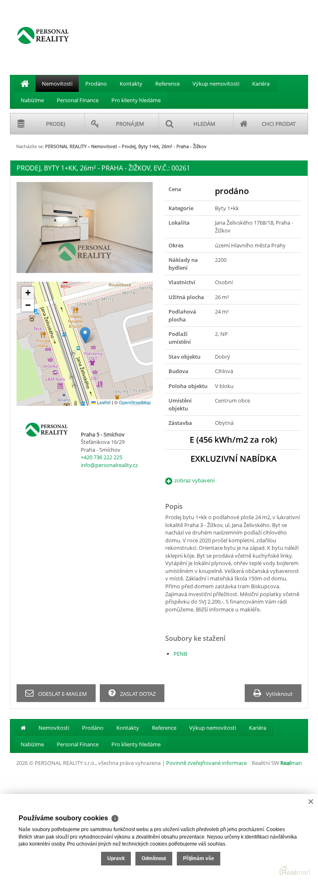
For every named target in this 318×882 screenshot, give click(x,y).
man (291, 763)
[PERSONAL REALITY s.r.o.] (43, 35)
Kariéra (261, 83)
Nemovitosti (57, 83)
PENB (180, 653)
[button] (85, 335)
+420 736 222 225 (101, 457)
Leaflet (103, 402)
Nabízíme (32, 100)
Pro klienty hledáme (136, 100)
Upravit (116, 858)
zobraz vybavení (194, 480)
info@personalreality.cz (109, 465)
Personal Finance (78, 100)
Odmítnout (154, 858)
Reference (167, 83)
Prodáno (96, 83)
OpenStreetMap (135, 402)
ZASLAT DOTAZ (137, 693)
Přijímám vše (198, 858)
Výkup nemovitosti (216, 83)
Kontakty (131, 83)
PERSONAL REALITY (66, 146)
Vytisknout (279, 693)
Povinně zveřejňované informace (206, 763)
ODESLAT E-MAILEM (62, 693)
